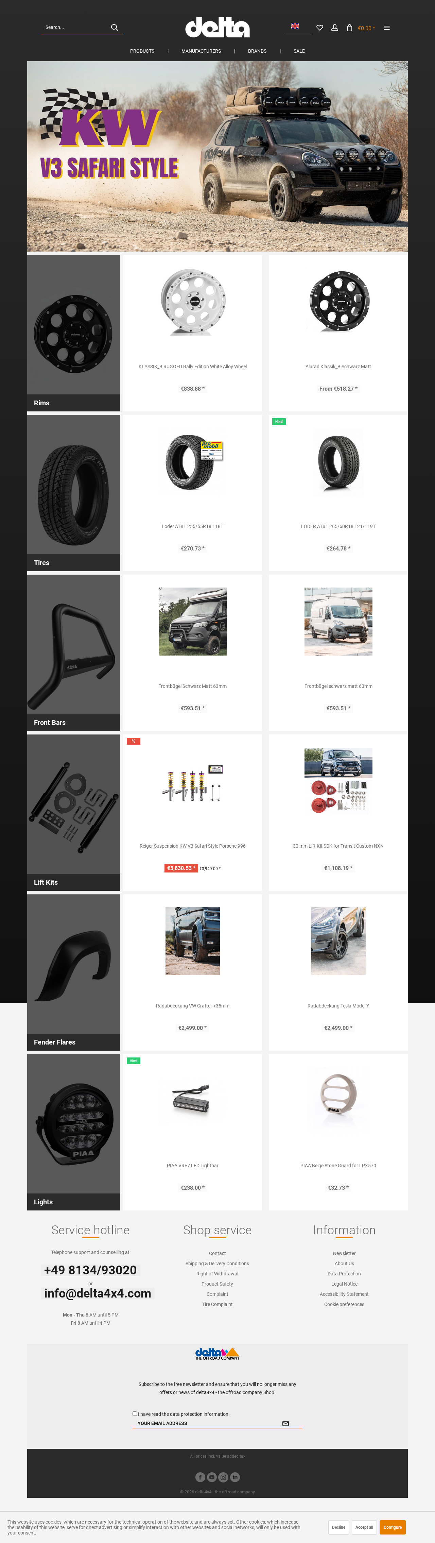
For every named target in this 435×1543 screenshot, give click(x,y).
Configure (393, 1527)
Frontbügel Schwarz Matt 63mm (192, 686)
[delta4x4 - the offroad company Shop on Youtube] (212, 1478)
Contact (217, 1253)
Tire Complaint (217, 1304)
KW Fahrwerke (217, 156)
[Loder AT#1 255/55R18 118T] (192, 462)
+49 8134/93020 (90, 1270)
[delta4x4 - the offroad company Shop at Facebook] (200, 1478)
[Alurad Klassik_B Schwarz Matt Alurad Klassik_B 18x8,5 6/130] (338, 302)
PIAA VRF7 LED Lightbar (193, 1165)
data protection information (199, 1414)
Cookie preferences (344, 1304)
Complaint (217, 1294)
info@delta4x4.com (97, 1293)
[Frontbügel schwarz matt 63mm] (338, 621)
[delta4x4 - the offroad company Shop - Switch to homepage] (217, 27)
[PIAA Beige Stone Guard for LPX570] (338, 1101)
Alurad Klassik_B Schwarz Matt (338, 366)
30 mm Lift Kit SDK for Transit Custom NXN (338, 846)
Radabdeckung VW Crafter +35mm (192, 1005)
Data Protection (344, 1273)
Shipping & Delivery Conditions (217, 1263)
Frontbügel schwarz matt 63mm (338, 686)
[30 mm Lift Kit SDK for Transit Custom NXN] (338, 781)
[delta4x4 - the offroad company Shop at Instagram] (223, 1478)
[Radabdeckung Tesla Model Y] (338, 941)
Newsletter (344, 1253)
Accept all (364, 1527)
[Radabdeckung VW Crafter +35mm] (192, 941)
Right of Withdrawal (217, 1273)
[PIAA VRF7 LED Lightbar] (192, 1101)
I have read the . (184, 1414)
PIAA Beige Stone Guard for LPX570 (338, 1165)
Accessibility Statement (344, 1294)
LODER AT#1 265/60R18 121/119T (338, 526)
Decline (338, 1527)
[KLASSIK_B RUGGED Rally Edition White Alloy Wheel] (192, 302)
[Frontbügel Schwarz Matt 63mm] (192, 621)
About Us (344, 1263)
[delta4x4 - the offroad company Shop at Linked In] (235, 1478)
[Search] (114, 27)
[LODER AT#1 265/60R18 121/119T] (338, 462)
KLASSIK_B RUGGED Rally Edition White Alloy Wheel (193, 366)
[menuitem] (82, 27)
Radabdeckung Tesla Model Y (338, 1005)
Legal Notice (344, 1284)
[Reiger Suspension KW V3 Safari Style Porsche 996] (192, 781)
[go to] (387, 27)
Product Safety (217, 1284)
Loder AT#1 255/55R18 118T (192, 526)
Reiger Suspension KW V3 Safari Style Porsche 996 (193, 846)
